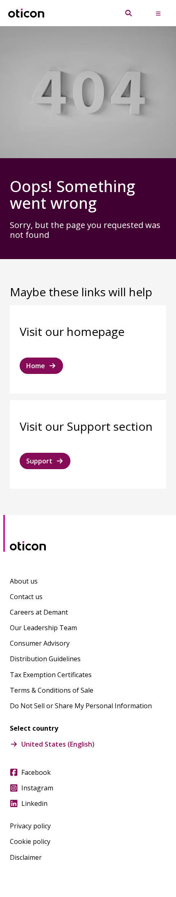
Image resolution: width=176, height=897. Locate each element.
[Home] (26, 13)
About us (24, 581)
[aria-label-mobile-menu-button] (158, 13)
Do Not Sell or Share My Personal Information (81, 706)
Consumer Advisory (40, 643)
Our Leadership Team (43, 628)
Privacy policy (30, 826)
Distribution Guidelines (45, 659)
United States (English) (58, 744)
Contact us (26, 597)
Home (35, 365)
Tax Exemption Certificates (51, 675)
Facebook (36, 772)
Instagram (37, 788)
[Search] (128, 13)
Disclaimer (26, 857)
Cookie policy (30, 841)
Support (39, 460)
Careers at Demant (39, 612)
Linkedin (34, 803)
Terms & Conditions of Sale (51, 690)
